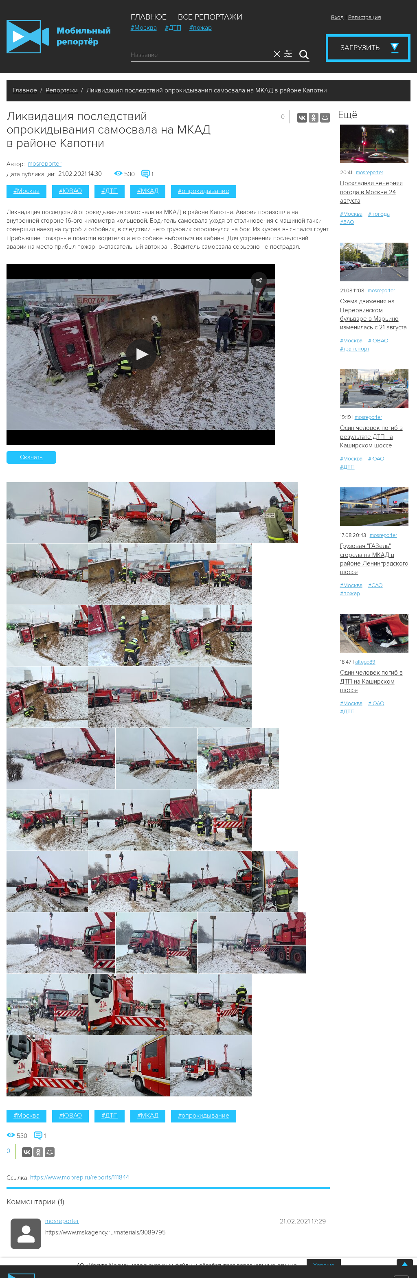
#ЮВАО (70, 191)
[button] (141, 354)
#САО (375, 585)
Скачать (31, 457)
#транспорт (354, 348)
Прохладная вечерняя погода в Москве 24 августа (371, 192)
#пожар (200, 28)
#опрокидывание (203, 191)
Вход (337, 17)
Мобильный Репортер (58, 36)
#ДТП (173, 28)
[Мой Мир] (325, 118)
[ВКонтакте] (302, 118)
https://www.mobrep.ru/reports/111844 (79, 1177)
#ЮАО (376, 458)
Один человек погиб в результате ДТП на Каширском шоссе (371, 436)
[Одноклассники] (313, 118)
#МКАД (147, 191)
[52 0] (374, 633)
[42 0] (374, 262)
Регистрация (364, 17)
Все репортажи (210, 17)
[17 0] (374, 144)
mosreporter (44, 163)
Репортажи (62, 90)
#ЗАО (347, 222)
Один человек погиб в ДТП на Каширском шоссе (371, 681)
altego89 (365, 662)
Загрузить (360, 47)
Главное (149, 17)
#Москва (144, 28)
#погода (379, 213)
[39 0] (374, 388)
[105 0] (374, 506)
